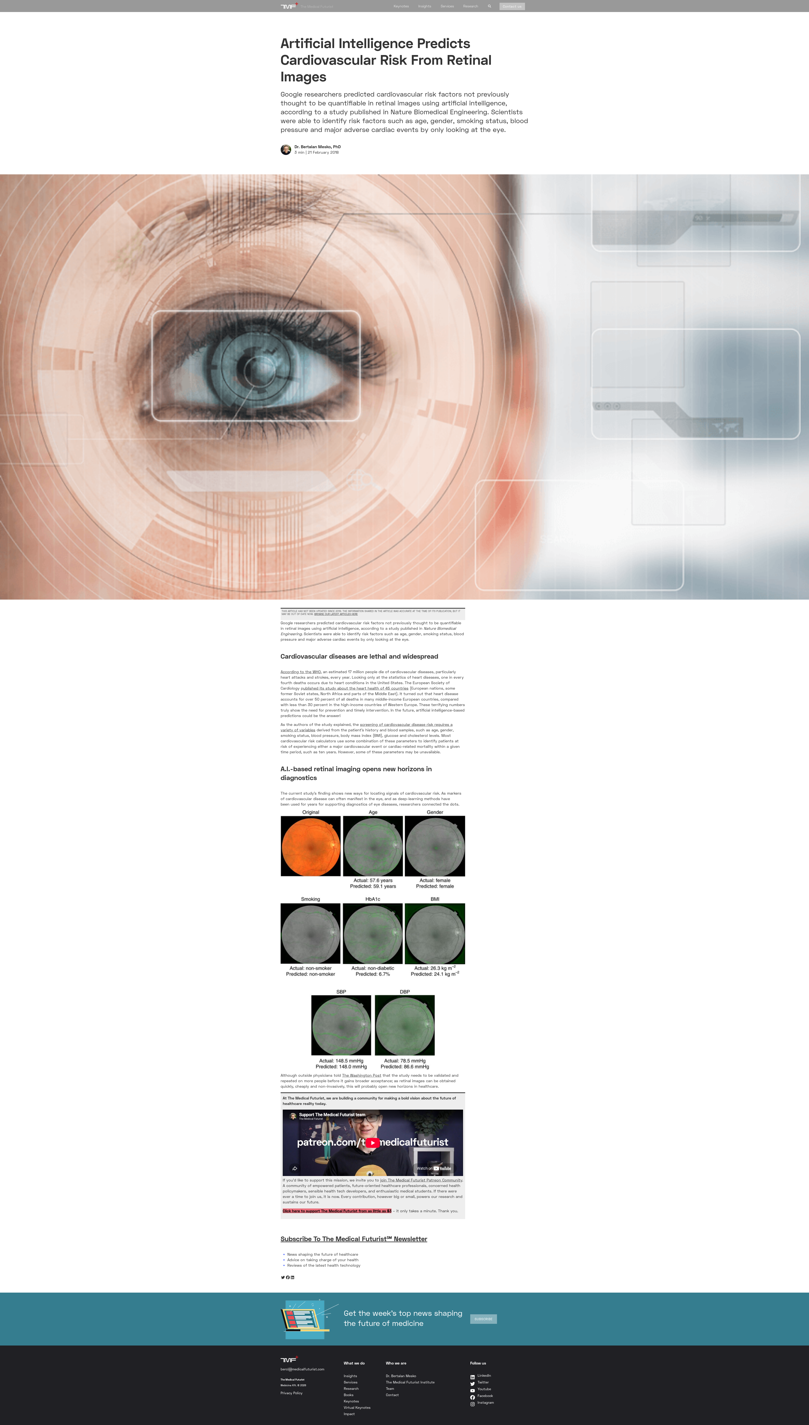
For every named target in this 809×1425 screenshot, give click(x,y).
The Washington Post (361, 1075)
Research (470, 6)
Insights (424, 6)
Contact (392, 1395)
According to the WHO (301, 671)
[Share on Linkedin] (292, 1277)
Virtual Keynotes (357, 1407)
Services (447, 6)
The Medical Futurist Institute (410, 1382)
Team (390, 1388)
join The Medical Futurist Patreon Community (421, 1180)
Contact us (512, 6)
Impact (349, 1414)
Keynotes (401, 6)
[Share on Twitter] (283, 1277)
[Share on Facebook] (287, 1277)
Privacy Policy (292, 1393)
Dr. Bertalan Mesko (401, 1376)
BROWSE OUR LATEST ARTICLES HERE (336, 614)
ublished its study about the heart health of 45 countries (356, 688)
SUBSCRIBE (484, 1319)
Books (349, 1395)
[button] (489, 5)
